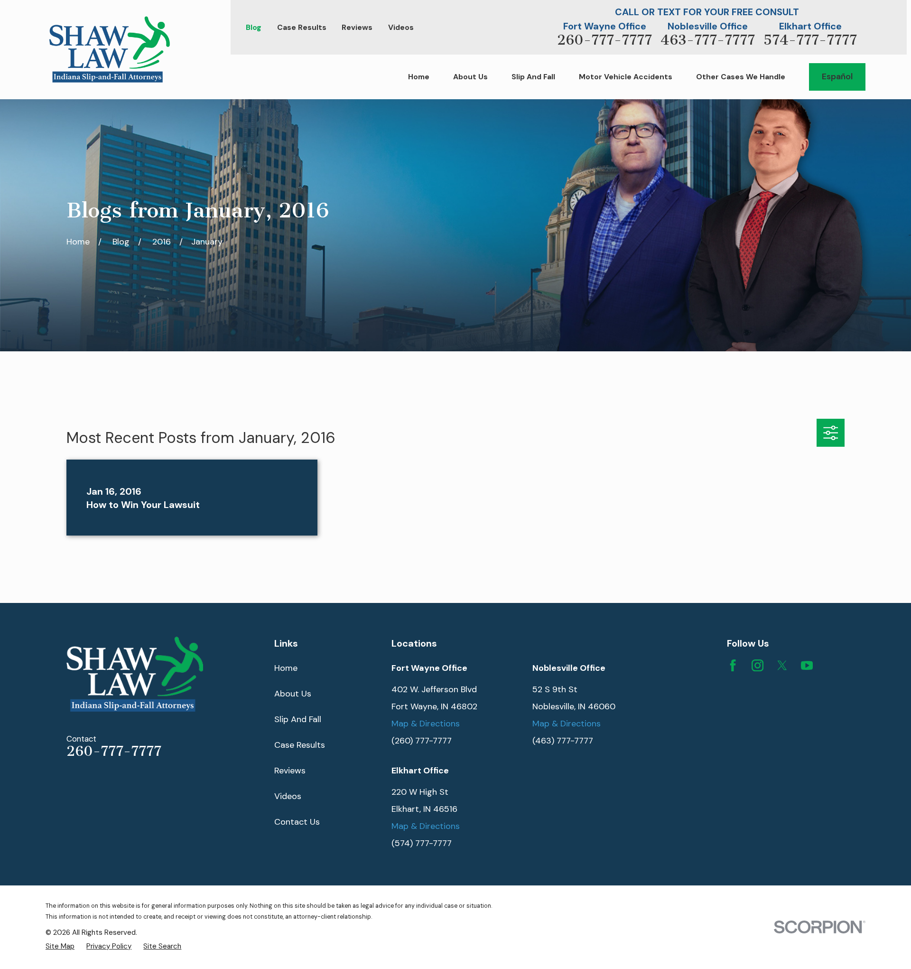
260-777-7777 (604, 40)
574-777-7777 (810, 40)
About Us (292, 693)
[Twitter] (782, 665)
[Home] (110, 49)
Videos (401, 27)
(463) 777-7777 (562, 740)
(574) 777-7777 (421, 843)
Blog (253, 27)
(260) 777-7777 (421, 740)
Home (285, 668)
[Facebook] (733, 665)
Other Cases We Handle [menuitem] (740, 77)
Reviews (357, 27)
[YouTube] (807, 665)
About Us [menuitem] (470, 77)
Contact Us (297, 822)
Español (837, 76)
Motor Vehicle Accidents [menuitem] (625, 77)
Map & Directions (425, 723)
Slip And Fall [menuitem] (533, 77)
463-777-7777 (707, 40)
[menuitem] (60, 946)
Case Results (301, 27)
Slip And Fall (297, 719)
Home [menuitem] (418, 77)
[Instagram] (757, 665)
